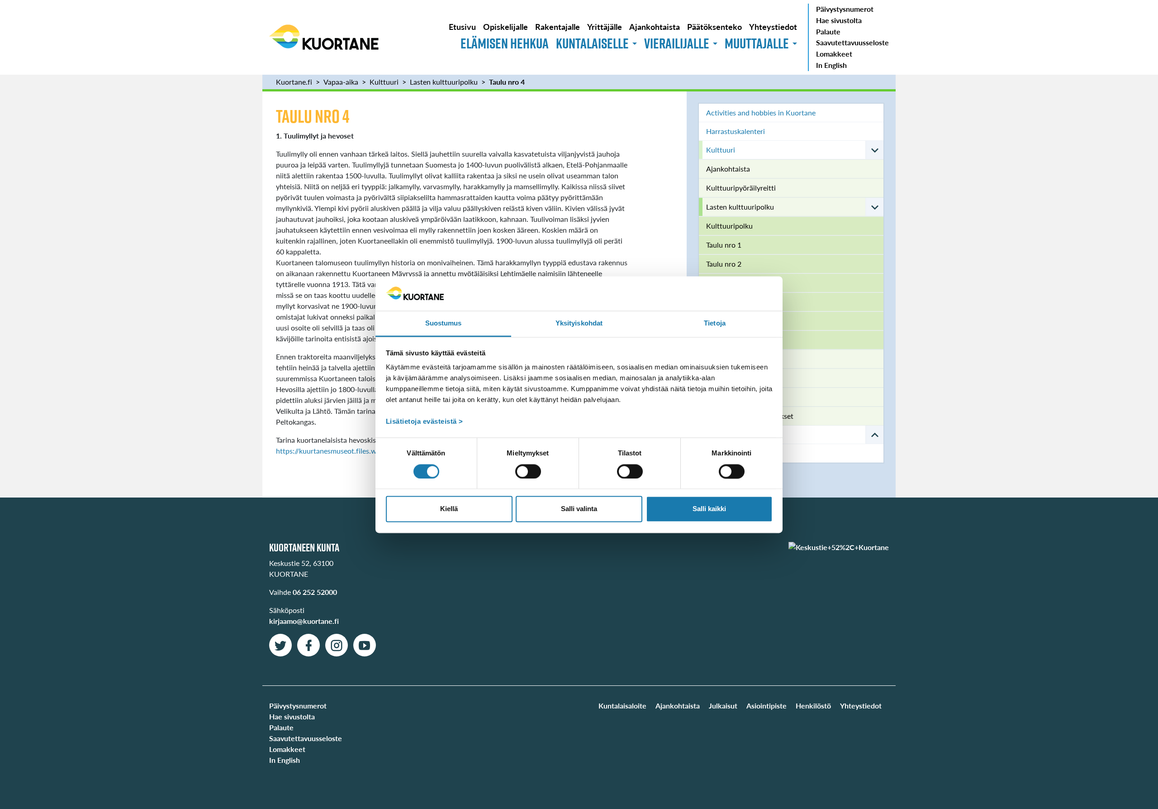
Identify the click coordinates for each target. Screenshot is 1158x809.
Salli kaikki (709, 509)
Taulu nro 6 (723, 340)
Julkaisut (723, 705)
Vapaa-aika (340, 82)
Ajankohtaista (654, 26)
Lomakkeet (834, 53)
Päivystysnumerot (844, 9)
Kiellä (449, 509)
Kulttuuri (384, 82)
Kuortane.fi (294, 82)
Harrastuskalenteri (735, 131)
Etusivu (462, 26)
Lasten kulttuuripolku (444, 82)
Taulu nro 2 (723, 263)
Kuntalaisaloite (622, 705)
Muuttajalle (757, 43)
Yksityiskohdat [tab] (579, 323)
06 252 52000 (315, 592)
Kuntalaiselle (592, 43)
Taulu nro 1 (723, 244)
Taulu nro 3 (723, 283)
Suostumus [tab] (443, 323)
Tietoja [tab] (715, 323)
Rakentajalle (557, 26)
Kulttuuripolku (729, 225)
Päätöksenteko (714, 26)
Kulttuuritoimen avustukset (749, 416)
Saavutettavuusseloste (852, 42)
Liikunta (718, 434)
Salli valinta (579, 509)
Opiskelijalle (505, 26)
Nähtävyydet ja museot (742, 359)
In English (831, 65)
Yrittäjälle (604, 26)
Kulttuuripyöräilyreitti (741, 187)
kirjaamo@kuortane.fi (304, 621)
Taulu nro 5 (723, 321)
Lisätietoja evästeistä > (424, 422)
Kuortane (324, 37)
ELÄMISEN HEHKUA (504, 43)
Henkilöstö (813, 705)
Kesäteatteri (725, 397)
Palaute (828, 31)
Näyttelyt (721, 378)
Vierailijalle (676, 43)
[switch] (528, 471)
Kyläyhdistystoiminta (739, 453)
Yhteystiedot (773, 26)
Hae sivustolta (839, 20)
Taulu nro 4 (507, 82)
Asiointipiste (766, 705)
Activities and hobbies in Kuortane (761, 112)
